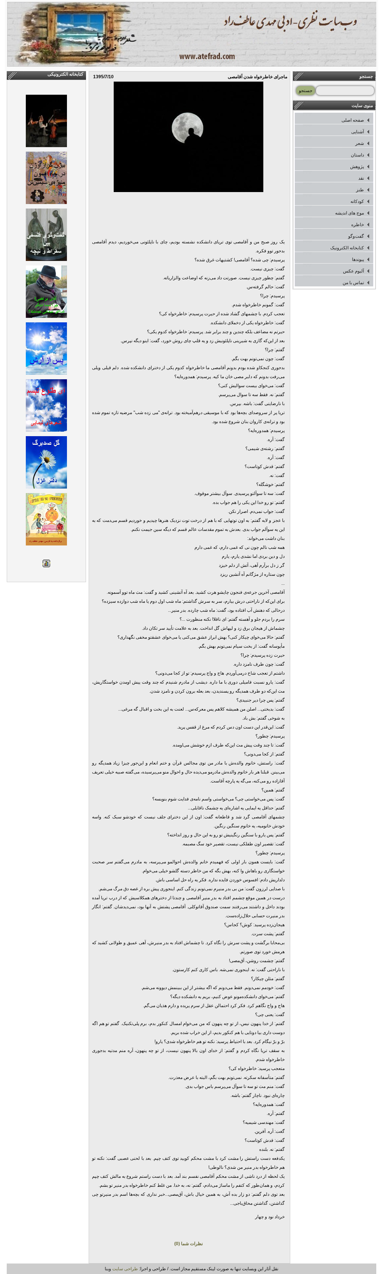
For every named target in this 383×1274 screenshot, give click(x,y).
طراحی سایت (125, 1268)
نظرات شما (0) (188, 1243)
